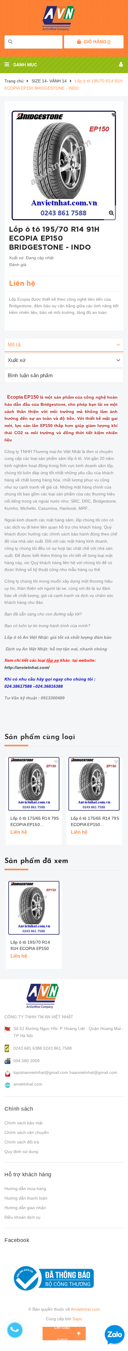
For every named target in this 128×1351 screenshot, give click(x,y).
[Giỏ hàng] (79, 41)
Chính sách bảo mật (23, 1122)
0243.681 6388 (27, 1048)
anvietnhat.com (27, 1084)
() (97, 41)
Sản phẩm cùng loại (39, 737)
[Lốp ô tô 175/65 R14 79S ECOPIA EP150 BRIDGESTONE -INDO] (94, 784)
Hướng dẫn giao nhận (25, 1207)
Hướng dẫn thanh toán (25, 1198)
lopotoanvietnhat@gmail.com (40, 1072)
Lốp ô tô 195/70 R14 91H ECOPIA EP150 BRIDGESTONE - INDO (33, 948)
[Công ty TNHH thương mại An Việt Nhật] (48, 996)
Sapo (77, 1318)
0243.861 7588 (57, 1048)
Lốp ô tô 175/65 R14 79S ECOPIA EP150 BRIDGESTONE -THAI (34, 822)
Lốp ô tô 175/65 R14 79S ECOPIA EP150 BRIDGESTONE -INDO (95, 822)
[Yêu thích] (114, 115)
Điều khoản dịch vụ (22, 1217)
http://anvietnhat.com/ (26, 667)
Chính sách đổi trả (21, 1142)
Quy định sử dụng (21, 1151)
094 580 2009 (26, 1060)
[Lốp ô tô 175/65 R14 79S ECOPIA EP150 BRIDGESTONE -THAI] (34, 784)
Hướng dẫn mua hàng (25, 1188)
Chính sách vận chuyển (26, 1132)
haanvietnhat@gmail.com (93, 1072)
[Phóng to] (111, 212)
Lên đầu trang (62, 1333)
